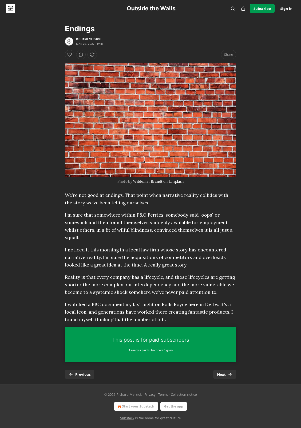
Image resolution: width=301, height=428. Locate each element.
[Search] (233, 8)
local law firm (144, 250)
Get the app (173, 406)
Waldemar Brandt (147, 181)
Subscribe (262, 8)
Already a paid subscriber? (151, 350)
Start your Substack (138, 406)
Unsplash (176, 181)
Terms (163, 394)
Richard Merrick (88, 39)
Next (221, 374)
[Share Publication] (243, 8)
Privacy (149, 394)
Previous (83, 374)
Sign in (286, 8)
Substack (127, 418)
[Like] (69, 54)
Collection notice (184, 394)
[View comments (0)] (81, 54)
